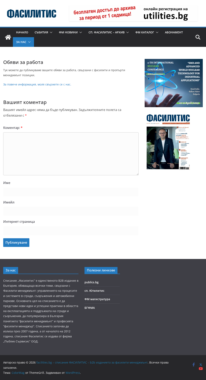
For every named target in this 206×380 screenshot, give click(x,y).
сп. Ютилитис (94, 291)
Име (6, 183)
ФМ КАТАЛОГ (144, 32)
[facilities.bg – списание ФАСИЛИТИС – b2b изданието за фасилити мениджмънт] (8, 37)
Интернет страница (19, 221)
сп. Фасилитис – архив (107, 32)
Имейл (8, 202)
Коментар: (13, 127)
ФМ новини (68, 32)
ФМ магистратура (97, 299)
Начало (22, 32)
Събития (41, 32)
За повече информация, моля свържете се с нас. (37, 84)
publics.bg (91, 282)
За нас (21, 42)
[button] (50, 32)
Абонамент (174, 32)
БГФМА (89, 308)
